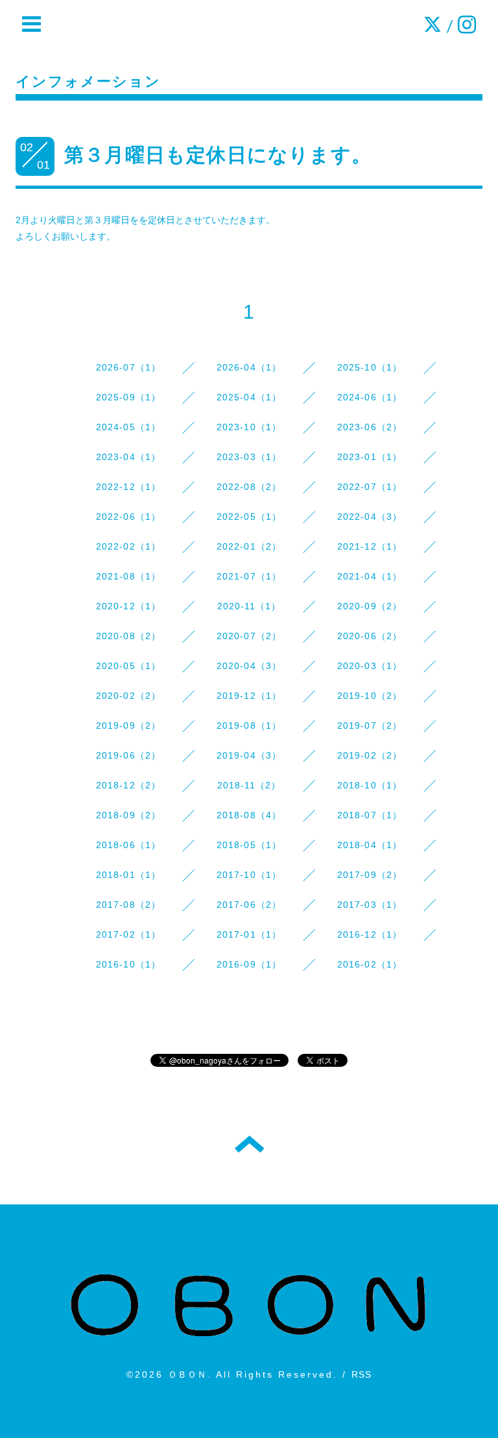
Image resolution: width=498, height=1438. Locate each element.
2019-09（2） (128, 725)
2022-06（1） (128, 516)
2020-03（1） (370, 666)
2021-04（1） (370, 576)
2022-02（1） (128, 546)
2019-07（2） (370, 725)
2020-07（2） (249, 636)
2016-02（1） (370, 964)
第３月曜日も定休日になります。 (218, 154)
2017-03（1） (370, 904)
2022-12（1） (128, 486)
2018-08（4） (249, 815)
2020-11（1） (249, 606)
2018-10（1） (370, 785)
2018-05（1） (249, 845)
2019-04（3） (249, 755)
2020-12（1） (128, 606)
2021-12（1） (370, 546)
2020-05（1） (128, 666)
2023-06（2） (370, 427)
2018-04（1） (370, 845)
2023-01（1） (370, 457)
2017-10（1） (249, 875)
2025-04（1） (249, 397)
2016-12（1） (370, 934)
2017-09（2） (370, 875)
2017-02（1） (128, 934)
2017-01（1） (249, 934)
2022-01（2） (249, 546)
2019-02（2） (370, 755)
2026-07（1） (128, 367)
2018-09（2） (128, 815)
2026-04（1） (249, 367)
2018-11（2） (249, 785)
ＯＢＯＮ (188, 1374)
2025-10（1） (370, 367)
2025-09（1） (128, 397)
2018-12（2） (128, 785)
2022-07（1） (370, 486)
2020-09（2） (370, 606)
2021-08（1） (128, 576)
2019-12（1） (249, 695)
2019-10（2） (370, 695)
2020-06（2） (370, 636)
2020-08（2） (128, 636)
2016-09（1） (249, 964)
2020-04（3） (249, 666)
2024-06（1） (370, 397)
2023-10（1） (249, 427)
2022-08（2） (249, 486)
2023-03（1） (249, 457)
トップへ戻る (249, 1144)
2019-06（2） (128, 755)
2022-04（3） (370, 516)
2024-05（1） (128, 427)
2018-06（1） (128, 845)
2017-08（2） (128, 904)
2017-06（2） (249, 904)
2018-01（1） (128, 875)
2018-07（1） (370, 815)
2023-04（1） (128, 457)
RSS (361, 1374)
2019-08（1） (249, 725)
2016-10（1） (128, 964)
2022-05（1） (249, 516)
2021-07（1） (249, 576)
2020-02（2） (128, 695)
